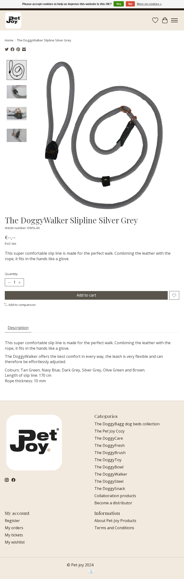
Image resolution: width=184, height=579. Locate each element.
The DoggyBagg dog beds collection (127, 424)
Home (9, 40)
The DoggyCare (108, 438)
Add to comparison (22, 305)
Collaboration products (115, 495)
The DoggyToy (107, 459)
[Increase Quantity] (19, 282)
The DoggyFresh (109, 445)
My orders (14, 527)
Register (12, 520)
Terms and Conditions (114, 527)
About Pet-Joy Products (115, 520)
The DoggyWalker (110, 474)
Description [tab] (18, 327)
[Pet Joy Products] (13, 20)
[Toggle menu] (174, 20)
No (130, 4)
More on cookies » (149, 4)
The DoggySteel (108, 481)
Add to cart (86, 295)
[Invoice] (91, 571)
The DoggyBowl (108, 467)
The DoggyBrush (110, 452)
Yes (118, 4)
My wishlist (15, 542)
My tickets (14, 535)
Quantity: (11, 274)
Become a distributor (113, 503)
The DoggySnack (109, 488)
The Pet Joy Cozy (109, 431)
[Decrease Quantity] (9, 282)
